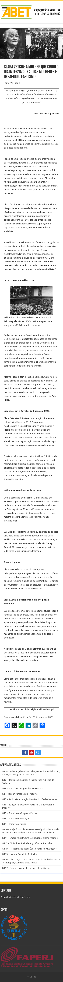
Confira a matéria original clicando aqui (31, 709)
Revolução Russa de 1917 (18, 422)
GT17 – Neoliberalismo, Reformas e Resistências (26, 868)
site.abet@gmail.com (19, 897)
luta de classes (41, 208)
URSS (47, 456)
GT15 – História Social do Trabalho (19, 854)
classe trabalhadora (17, 147)
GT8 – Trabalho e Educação (16, 818)
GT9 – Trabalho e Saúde (14, 824)
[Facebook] (25, 752)
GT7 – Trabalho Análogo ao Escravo (20, 813)
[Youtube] (31, 752)
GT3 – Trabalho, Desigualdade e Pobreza (22, 788)
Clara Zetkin (41, 128)
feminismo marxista (17, 136)
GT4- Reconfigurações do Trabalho (20, 794)
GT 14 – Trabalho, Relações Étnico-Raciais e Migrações (29, 848)
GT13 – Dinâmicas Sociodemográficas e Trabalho (27, 843)
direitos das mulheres (46, 144)
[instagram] (38, 752)
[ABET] (31, 11)
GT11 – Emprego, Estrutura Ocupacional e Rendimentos (30, 838)
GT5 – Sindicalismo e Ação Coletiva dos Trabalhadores (29, 799)
